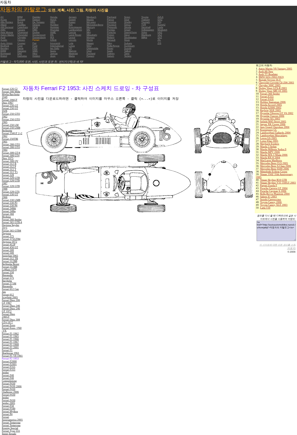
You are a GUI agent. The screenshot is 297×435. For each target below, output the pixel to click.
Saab (110, 51)
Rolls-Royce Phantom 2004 (275, 193)
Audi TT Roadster (268, 74)
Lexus (72, 37)
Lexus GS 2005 (268, 138)
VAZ (160, 35)
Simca (127, 24)
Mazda (90, 19)
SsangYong (130, 32)
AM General (6, 27)
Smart (127, 30)
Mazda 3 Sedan (268, 146)
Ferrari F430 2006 (12, 386)
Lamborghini (75, 30)
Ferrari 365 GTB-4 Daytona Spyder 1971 (12, 225)
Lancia (72, 32)
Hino (34, 53)
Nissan (90, 43)
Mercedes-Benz (95, 24)
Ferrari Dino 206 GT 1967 (11, 301)
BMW (3, 51)
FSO (34, 48)
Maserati (73, 53)
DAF (19, 53)
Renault (111, 40)
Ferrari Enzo (8, 325)
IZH (159, 22)
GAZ (160, 19)
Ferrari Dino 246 (11, 305)
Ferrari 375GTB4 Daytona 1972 (11, 240)
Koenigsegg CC (268, 129)
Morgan (91, 37)
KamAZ (161, 24)
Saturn (110, 56)
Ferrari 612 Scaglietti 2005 (10, 296)
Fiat (34, 43)
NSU (89, 45)
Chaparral (22, 32)
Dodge (36, 32)
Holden (36, 56)
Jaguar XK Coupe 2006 (272, 124)
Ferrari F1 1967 (10, 341)
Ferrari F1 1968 (10, 344)
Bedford (4, 45)
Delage (36, 24)
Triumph (145, 22)
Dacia (20, 48)
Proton (110, 35)
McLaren (91, 22)
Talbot (127, 51)
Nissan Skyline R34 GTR (273, 179)
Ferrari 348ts (9, 211)
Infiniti (53, 40)
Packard (91, 53)
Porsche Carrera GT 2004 (273, 188)
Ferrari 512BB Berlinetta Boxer (10, 262)
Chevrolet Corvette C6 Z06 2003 (276, 82)
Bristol (3, 56)
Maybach (91, 17)
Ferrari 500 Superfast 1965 (10, 254)
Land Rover (75, 35)
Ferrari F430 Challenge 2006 (10, 390)
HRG (52, 22)
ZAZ (160, 37)
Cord (20, 45)
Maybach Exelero (269, 143)
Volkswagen (147, 30)
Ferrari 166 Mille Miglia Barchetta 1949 (11, 94)
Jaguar (54, 53)
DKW (35, 27)
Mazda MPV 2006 (270, 152)
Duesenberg (39, 37)
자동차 (291, 248)
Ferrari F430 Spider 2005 (8, 401)
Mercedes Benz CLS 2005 (274, 163)
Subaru (128, 43)
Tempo (127, 56)
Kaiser (72, 22)
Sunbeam (129, 45)
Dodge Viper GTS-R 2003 (273, 88)
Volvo (144, 32)
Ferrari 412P (8, 244)
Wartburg (146, 35)
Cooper (21, 43)
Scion (127, 17)
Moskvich (162, 30)
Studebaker (130, 37)
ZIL (159, 40)
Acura (3, 19)
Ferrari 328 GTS (10, 191)
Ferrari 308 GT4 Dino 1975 (10, 157)
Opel (89, 51)
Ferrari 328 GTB (11, 177)
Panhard (111, 17)
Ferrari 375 (8, 236)
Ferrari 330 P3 (9, 202)
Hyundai (54, 30)
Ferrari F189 (8, 408)
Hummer (54, 27)
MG (88, 30)
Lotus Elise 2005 (269, 141)
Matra (72, 56)
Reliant (110, 37)
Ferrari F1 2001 (10, 347)
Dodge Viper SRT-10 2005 (273, 90)
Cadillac (21, 24)
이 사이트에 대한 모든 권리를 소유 (277, 245)
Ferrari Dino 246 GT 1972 (11, 310)
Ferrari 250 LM (10, 125)
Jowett (72, 19)
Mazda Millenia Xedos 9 (273, 149)
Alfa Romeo (6, 22)
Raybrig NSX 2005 (270, 110)
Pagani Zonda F (268, 185)
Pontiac (111, 30)
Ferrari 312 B (9, 163)
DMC (35, 30)
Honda (53, 17)
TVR (143, 24)
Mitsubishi (92, 35)
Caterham (22, 27)
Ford (34, 45)
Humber (54, 24)
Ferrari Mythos (10, 411)
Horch (53, 19)
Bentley (4, 48)
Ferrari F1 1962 (10, 333)
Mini (89, 32)
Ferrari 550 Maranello (8, 273)
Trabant (145, 19)
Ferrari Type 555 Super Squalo (11, 432)
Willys (144, 37)
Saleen (111, 53)
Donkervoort (38, 35)
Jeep (52, 56)
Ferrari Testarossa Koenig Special (11, 426)
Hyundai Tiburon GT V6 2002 (276, 113)
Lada (160, 27)
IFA (52, 35)
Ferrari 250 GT (10, 105)
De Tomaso (38, 22)
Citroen (21, 40)
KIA (71, 24)
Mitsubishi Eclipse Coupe (273, 171)
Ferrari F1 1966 (10, 339)
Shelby (128, 22)
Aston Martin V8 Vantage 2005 (275, 68)
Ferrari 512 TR (10, 258)
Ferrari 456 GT (10, 247)
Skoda (127, 27)
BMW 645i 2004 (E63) (271, 77)
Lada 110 (265, 207)
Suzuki (127, 48)
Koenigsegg (75, 27)
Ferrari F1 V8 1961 (12, 355)
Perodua (111, 22)
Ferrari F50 (8, 405)
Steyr (127, 35)
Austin (3, 40)
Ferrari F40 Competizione (9, 379)
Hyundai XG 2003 (270, 118)
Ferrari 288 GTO (11, 144)
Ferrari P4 (7, 414)
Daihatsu (22, 56)
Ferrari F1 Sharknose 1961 (10, 351)
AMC (3, 30)
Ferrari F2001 (9, 364)
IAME (53, 32)
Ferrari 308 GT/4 (11, 152)
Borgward (5, 53)
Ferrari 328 (8, 175)
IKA (52, 37)
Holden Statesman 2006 (273, 102)
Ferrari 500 (8, 250)
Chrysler (21, 37)
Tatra (126, 53)
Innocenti (55, 43)
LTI (70, 48)
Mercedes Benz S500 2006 (274, 168)
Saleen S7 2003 (268, 196)
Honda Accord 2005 (271, 104)
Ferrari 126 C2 (10, 88)
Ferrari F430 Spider (8, 396)
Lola (71, 43)
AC (2, 17)
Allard (3, 24)
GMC (35, 51)
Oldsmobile (92, 48)
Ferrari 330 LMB (11, 200)
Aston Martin (7, 35)
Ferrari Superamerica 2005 (12, 418)
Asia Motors (6, 32)
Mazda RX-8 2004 (270, 157)
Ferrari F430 (267, 99)
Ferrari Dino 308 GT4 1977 (11, 321)
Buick (20, 22)
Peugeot (111, 24)
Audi (2, 37)
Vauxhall (145, 27)
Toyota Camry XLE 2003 (273, 204)
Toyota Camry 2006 (271, 202)
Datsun (36, 19)
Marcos (72, 51)
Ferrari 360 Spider (270, 93)
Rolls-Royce (113, 45)
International (57, 45)
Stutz (127, 40)
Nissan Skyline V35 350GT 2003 (278, 182)
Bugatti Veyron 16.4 (270, 79)
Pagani (90, 56)
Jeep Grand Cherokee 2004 (274, 127)
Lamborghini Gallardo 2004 (275, 132)
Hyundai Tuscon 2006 (272, 115)
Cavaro (21, 30)
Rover (110, 48)
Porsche (111, 32)
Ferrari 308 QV (10, 161)
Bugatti (21, 19)
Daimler (36, 17)
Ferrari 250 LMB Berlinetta (11, 129)
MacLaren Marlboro (271, 160)
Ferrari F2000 (9, 361)
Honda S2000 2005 (270, 107)
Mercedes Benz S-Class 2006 (275, 166)
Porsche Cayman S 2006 (273, 191)
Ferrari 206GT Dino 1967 (9, 101)
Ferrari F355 (267, 96)
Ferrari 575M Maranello (9, 285)
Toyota (144, 17)
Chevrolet (22, 35)
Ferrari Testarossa (11, 422)
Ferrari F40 (8, 375)
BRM (20, 17)
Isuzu (53, 51)
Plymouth (112, 27)
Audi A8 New (265, 71)
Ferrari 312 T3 (10, 172)
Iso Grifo (54, 48)
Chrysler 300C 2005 (270, 85)
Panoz (110, 19)
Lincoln (72, 40)
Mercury (91, 27)
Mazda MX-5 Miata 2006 (273, 154)
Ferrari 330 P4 (9, 205)
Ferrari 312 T (9, 169)
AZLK (161, 17)
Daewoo (21, 51)
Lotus (72, 45)
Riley (109, 43)
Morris (90, 40)
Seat (126, 19)
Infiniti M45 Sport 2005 (273, 121)
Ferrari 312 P (9, 166)
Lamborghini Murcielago (273, 135)
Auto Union (6, 43)
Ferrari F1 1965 (10, 336)
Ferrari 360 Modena (8, 215)
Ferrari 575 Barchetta (8, 279)
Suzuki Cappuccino (270, 199)
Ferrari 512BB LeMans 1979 (9, 268)
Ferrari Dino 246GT (8, 315)
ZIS (159, 43)
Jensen (73, 17)
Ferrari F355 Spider (8, 371)
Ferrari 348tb (9, 208)
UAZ (160, 32)
